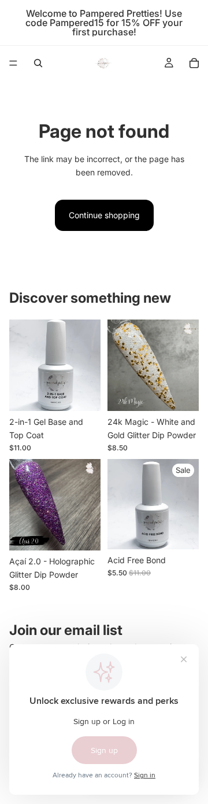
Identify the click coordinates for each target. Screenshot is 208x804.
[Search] (38, 63)
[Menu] (13, 63)
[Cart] (194, 63)
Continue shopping (104, 215)
